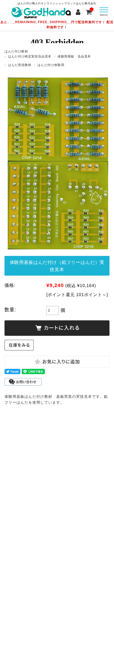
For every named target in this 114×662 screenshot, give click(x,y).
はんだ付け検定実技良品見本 (29, 56)
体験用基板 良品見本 (74, 56)
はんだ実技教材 (19, 65)
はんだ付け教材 (16, 51)
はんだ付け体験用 (50, 65)
